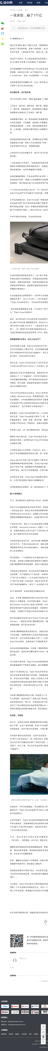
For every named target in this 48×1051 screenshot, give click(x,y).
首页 (21, 3)
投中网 (12, 10)
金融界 (17, 1034)
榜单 (38, 3)
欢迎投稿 (43, 1031)
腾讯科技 (4, 1034)
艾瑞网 (36, 1034)
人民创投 (24, 1034)
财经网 (11, 1034)
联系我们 (43, 1026)
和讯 (30, 1034)
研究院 (29, 3)
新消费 (19, 10)
